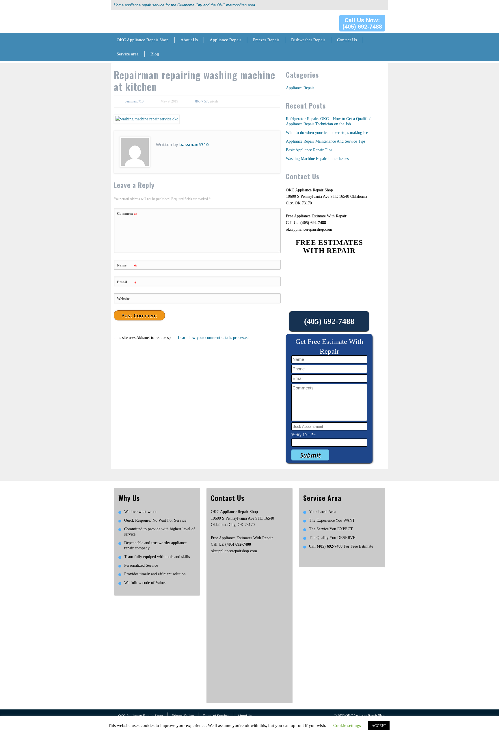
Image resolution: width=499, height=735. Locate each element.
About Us (189, 40)
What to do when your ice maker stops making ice (327, 132)
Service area (128, 54)
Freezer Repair (266, 40)
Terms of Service (216, 716)
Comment (127, 215)
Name (127, 267)
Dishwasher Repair (308, 40)
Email (127, 283)
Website (123, 298)
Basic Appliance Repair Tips (309, 150)
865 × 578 (202, 101)
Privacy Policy (183, 716)
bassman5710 (134, 101)
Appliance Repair (225, 40)
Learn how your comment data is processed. (214, 337)
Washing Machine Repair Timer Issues (317, 158)
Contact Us (347, 40)
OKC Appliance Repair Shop (143, 40)
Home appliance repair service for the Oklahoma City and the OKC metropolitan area (184, 5)
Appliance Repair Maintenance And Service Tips (325, 141)
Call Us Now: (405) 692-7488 (362, 23)
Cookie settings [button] (347, 725)
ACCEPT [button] (379, 725)
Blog (154, 54)
